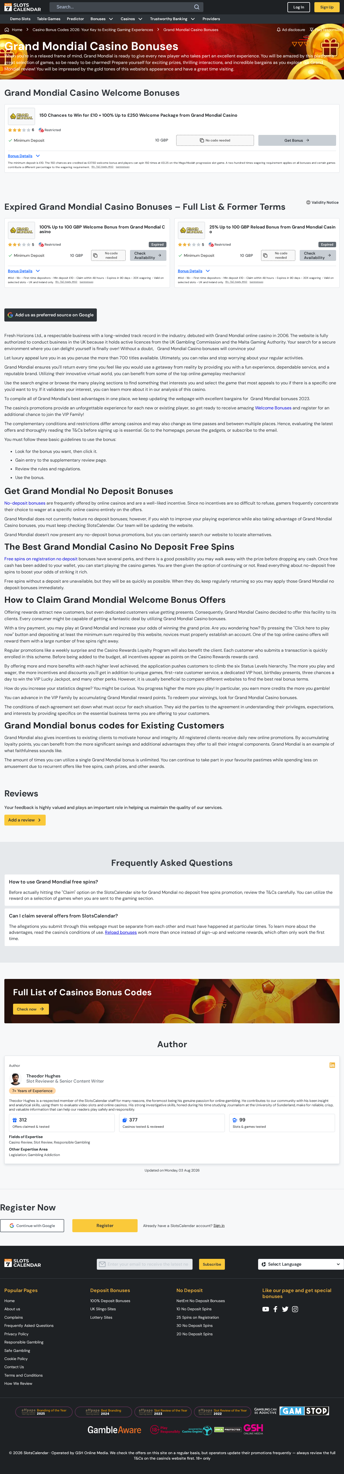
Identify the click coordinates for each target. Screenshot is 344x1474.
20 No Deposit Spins (194, 1333)
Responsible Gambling (24, 1342)
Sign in (219, 1225)
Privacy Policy (16, 1333)
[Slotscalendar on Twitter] (287, 1309)
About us (12, 1308)
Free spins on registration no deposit (41, 559)
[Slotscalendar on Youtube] (267, 1309)
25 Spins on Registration (197, 1317)
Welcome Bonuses (273, 408)
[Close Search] (196, 7)
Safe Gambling (17, 1350)
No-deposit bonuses (24, 503)
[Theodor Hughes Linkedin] (332, 1065)
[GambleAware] (126, 167)
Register (105, 1225)
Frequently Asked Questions (29, 1325)
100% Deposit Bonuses (110, 1300)
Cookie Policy (16, 1358)
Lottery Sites (101, 1317)
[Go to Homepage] (22, 7)
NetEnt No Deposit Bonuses (200, 1300)
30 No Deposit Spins (194, 1325)
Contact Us (14, 1366)
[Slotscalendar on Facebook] (277, 1309)
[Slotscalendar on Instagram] (297, 1309)
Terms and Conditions (23, 1375)
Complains (13, 1317)
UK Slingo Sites (103, 1308)
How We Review (18, 1383)
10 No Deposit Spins (194, 1308)
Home (9, 1300)
